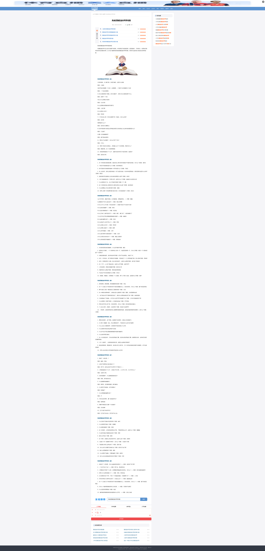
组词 (140, 8)
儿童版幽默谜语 (162, 18)
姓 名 (94, 509)
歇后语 (162, 8)
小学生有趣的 (161, 27)
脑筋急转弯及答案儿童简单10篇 (131, 529)
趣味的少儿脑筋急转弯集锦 (99, 535)
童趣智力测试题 (162, 30)
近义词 (148, 8)
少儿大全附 (162, 24)
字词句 (100, 14)
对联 (158, 8)
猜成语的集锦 (161, 41)
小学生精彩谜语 (162, 21)
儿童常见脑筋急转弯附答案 (130, 537)
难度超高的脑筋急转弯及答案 (100, 537)
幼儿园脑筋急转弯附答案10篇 (100, 532)
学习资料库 (96, 14)
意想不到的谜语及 (163, 32)
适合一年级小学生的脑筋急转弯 (131, 540)
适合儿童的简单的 (162, 35)
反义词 (153, 8)
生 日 (94, 515)
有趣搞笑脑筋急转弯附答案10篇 (131, 532)
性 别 (94, 512)
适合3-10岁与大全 (163, 43)
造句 (144, 8)
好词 (172, 8)
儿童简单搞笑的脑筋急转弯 (130, 535)
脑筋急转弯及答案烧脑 (98, 529)
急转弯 (167, 8)
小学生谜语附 (162, 38)
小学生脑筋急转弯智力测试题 (100, 540)
